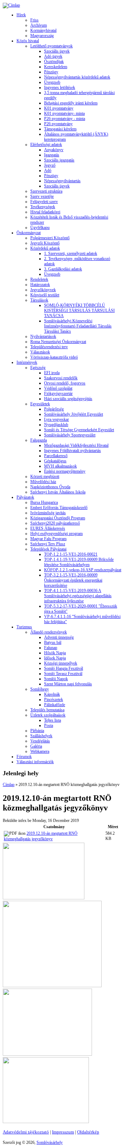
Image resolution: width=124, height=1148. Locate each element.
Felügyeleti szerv (44, 201)
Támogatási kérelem (60, 129)
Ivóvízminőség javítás (48, 512)
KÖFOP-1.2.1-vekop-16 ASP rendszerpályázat (82, 569)
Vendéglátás (40, 741)
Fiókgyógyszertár (58, 393)
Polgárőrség (54, 409)
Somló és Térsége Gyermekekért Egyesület (79, 429)
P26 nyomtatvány (58, 123)
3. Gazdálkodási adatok (63, 269)
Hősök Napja (55, 652)
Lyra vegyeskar (56, 419)
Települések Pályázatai (48, 549)
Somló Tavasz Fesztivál (63, 673)
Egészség (37, 367)
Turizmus (24, 626)
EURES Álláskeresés (47, 528)
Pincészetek (53, 699)
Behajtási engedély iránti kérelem (70, 103)
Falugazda (38, 440)
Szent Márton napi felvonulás (68, 684)
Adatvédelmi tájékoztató (26, 1132)
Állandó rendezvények (48, 632)
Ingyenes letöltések (59, 87)
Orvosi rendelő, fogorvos (64, 383)
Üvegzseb (52, 82)
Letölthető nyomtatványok (51, 46)
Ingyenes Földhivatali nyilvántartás (72, 450)
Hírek (21, 14)
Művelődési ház (43, 481)
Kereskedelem (55, 66)
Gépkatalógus (55, 461)
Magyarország (42, 35)
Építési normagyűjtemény (64, 471)
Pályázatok (25, 497)
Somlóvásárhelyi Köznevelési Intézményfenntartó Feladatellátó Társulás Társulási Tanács (78, 326)
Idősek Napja (55, 658)
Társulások (39, 300)
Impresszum (63, 1132)
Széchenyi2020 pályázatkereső (55, 523)
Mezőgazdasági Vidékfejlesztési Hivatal (76, 445)
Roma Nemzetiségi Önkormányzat (58, 341)
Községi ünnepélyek (60, 663)
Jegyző (49, 165)
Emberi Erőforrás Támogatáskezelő (58, 507)
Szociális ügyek (57, 51)
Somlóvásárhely (50, 1142)
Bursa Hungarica (44, 502)
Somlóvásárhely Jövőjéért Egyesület (73, 414)
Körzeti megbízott (44, 476)
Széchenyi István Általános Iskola (57, 492)
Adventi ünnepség (59, 637)
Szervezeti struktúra (46, 191)
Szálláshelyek (41, 735)
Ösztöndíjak (54, 61)
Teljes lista (52, 720)
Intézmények (27, 362)
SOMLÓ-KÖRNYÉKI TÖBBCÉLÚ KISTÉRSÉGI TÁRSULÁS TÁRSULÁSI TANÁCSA (79, 310)
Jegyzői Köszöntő (45, 243)
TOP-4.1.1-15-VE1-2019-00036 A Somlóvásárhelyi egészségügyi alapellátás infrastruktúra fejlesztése (78, 595)
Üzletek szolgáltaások (47, 715)
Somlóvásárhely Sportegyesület (69, 435)
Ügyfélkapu (40, 227)
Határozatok (40, 284)
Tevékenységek (42, 206)
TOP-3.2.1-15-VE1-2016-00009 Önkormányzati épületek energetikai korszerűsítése (73, 580)
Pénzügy (51, 72)
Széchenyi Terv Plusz (47, 543)
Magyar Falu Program (48, 538)
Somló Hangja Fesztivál (63, 668)
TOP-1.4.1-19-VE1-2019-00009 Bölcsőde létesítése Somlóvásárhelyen (79, 562)
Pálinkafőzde (54, 704)
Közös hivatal (28, 40)
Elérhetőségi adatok (46, 144)
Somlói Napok (56, 678)
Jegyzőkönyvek (43, 289)
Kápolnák (52, 694)
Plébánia (37, 730)
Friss (34, 20)
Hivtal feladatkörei (45, 212)
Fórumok (24, 756)
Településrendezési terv (49, 346)
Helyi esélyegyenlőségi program (56, 533)
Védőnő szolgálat (58, 388)
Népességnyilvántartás (62, 180)
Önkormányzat (29, 232)
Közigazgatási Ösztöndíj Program (57, 518)
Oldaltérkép (88, 1132)
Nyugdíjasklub (56, 424)
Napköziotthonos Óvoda (50, 486)
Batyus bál (52, 642)
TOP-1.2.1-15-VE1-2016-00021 (70, 554)
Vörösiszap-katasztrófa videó (54, 357)
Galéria (36, 746)
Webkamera (39, 751)
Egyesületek (40, 403)
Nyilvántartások (43, 336)
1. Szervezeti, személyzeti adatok (70, 253)
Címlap (8, 784)
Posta (48, 725)
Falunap (50, 647)
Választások (40, 352)
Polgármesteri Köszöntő (50, 237)
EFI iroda (52, 372)
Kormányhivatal (43, 30)
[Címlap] (11, 5)
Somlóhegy (39, 689)
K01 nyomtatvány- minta (64, 113)
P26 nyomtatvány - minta (64, 118)
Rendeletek (39, 279)
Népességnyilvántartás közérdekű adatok (77, 77)
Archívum (38, 25)
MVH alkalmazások (60, 466)
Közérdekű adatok (45, 248)
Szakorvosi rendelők (61, 378)
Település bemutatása (47, 709)
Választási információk (35, 761)
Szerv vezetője (42, 196)
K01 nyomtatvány (58, 108)
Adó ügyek (53, 56)
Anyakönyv (53, 149)
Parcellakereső (56, 455)
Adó (47, 170)
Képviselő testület (44, 295)
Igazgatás (51, 154)
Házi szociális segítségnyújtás (68, 398)
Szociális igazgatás (59, 160)
